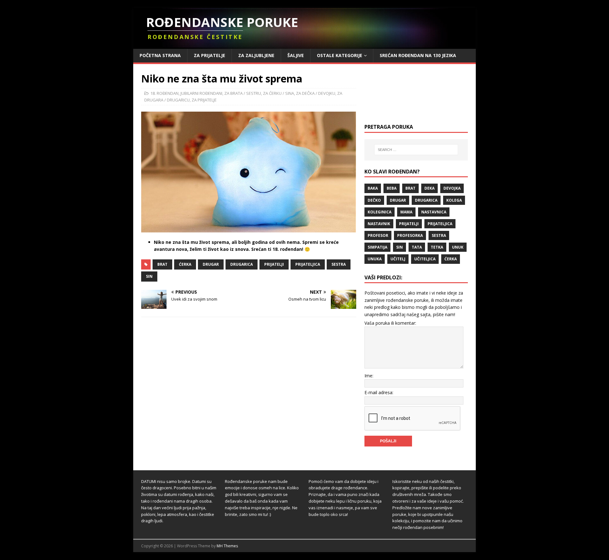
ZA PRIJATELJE (209, 55)
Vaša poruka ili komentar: (390, 323)
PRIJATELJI (274, 264)
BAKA (373, 188)
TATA (417, 247)
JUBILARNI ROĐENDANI (201, 93)
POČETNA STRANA (160, 55)
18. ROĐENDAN (164, 93)
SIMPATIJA (377, 247)
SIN (149, 276)
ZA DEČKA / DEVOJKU (315, 93)
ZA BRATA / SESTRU (242, 93)
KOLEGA (454, 200)
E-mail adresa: (378, 392)
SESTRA (338, 264)
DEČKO (374, 200)
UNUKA (375, 259)
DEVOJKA (452, 188)
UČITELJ (397, 259)
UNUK (457, 247)
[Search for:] (416, 149)
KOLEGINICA (379, 212)
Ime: (368, 376)
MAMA (406, 212)
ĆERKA (185, 264)
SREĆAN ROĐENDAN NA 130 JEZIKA (418, 55)
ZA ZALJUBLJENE (256, 55)
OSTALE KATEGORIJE (339, 55)
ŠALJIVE (295, 55)
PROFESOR (378, 235)
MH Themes (227, 546)
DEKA (429, 188)
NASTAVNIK (379, 223)
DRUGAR (211, 264)
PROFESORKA (410, 235)
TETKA (437, 247)
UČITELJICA (424, 259)
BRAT (162, 264)
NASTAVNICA (433, 212)
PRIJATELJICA (307, 264)
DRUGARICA (241, 264)
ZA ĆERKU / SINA (278, 93)
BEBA (391, 188)
